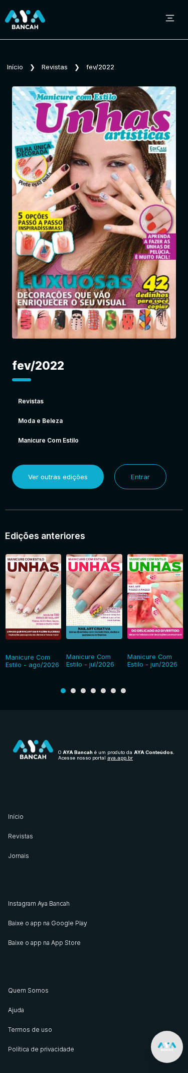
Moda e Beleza (40, 420)
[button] (63, 691)
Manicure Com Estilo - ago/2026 (32, 661)
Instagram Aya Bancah (39, 903)
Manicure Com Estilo (48, 440)
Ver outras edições (58, 477)
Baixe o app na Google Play (47, 923)
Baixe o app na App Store (44, 942)
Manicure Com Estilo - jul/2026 (90, 660)
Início (15, 67)
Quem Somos (28, 990)
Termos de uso (30, 1029)
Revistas (55, 67)
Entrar (140, 477)
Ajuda (16, 1010)
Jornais (18, 856)
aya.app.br (120, 758)
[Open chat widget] (167, 1047)
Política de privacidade (41, 1049)
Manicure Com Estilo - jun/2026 (152, 660)
